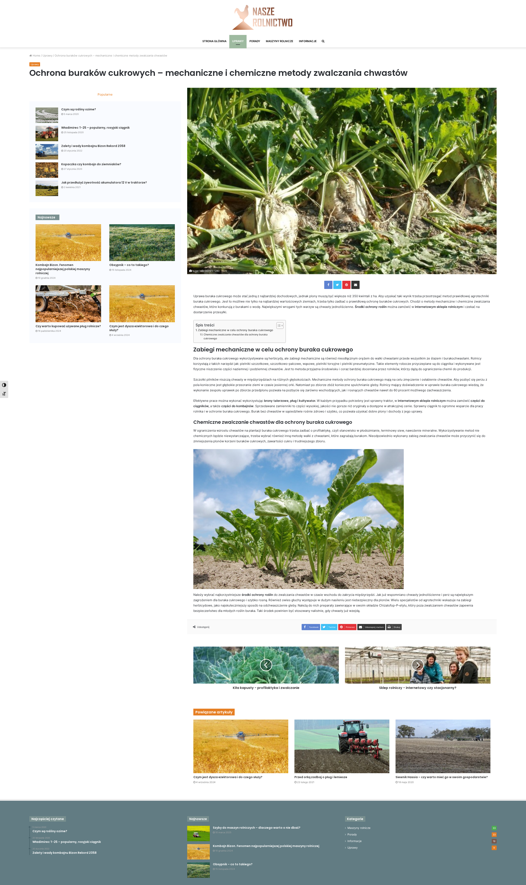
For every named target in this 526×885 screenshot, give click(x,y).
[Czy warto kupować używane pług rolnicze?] (68, 303)
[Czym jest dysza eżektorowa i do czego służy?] (240, 746)
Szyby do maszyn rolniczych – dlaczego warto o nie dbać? (256, 828)
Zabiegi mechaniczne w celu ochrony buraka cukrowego (235, 330)
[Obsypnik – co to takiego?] (142, 242)
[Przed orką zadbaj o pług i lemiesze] (341, 746)
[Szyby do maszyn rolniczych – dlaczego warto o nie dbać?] (198, 833)
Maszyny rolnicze (279, 41)
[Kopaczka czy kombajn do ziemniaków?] (47, 170)
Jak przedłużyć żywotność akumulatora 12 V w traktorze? (104, 182)
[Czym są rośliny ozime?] (47, 115)
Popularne (105, 94)
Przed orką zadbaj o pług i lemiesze (320, 777)
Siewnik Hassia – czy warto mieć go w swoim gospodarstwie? (442, 777)
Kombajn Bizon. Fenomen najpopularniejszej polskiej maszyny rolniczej (63, 269)
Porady (254, 41)
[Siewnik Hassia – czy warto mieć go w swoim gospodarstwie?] (443, 746)
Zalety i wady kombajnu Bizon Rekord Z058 (93, 146)
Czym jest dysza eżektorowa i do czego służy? (227, 777)
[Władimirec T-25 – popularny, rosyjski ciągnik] (47, 133)
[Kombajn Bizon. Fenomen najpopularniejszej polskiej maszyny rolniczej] (68, 242)
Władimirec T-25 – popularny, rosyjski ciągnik (95, 128)
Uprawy (238, 41)
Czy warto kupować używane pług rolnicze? (68, 326)
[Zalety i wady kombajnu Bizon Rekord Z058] (47, 151)
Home (36, 55)
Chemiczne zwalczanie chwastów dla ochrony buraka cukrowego (236, 336)
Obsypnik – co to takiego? (129, 265)
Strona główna (214, 41)
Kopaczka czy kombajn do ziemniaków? (91, 164)
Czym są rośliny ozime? (78, 109)
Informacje (308, 41)
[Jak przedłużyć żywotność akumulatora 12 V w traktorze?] (47, 188)
